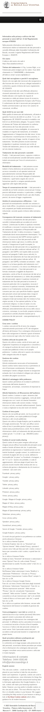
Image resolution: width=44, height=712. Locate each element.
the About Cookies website (17, 697)
